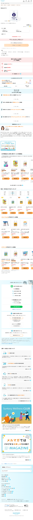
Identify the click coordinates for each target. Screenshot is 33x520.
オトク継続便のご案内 (5, 489)
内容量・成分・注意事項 (27, 86)
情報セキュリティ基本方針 (24, 501)
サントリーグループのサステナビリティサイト (8, 510)
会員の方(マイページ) (5, 478)
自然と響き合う (17, 510)
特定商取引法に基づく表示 (11, 499)
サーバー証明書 (7, 505)
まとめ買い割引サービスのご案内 (7, 491)
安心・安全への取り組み (5, 486)
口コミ (16, 86)
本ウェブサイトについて (20, 499)
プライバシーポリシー (5, 501)
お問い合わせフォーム (16, 335)
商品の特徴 (5, 86)
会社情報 (3, 494)
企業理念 (3, 496)
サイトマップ (4, 499)
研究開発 (3, 485)
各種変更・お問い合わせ (5, 479)
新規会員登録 (4, 476)
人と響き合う (24, 510)
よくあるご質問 (4, 481)
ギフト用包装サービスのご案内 (6, 492)
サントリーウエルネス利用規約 (15, 501)
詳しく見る (16, 99)
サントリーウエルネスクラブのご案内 (7, 488)
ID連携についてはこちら (16, 309)
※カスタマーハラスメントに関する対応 (7, 343)
